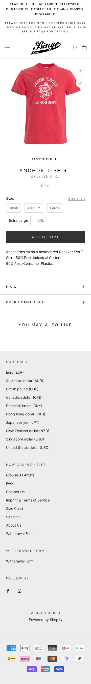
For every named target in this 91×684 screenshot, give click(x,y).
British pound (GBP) (22, 389)
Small (13, 208)
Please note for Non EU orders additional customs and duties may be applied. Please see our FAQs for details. (45, 27)
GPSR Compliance (25, 302)
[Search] (75, 47)
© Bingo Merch (46, 613)
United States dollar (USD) (28, 447)
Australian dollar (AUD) (24, 380)
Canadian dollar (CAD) (24, 397)
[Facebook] (8, 590)
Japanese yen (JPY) (22, 422)
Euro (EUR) (15, 372)
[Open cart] (84, 47)
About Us (13, 525)
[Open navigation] (7, 47)
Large (55, 208)
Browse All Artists (20, 475)
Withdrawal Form (20, 533)
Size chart (76, 198)
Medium (33, 208)
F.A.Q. (12, 287)
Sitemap (13, 517)
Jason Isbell (45, 159)
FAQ (9, 483)
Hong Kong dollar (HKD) (25, 414)
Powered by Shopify (45, 619)
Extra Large (18, 220)
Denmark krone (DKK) (24, 406)
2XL (41, 220)
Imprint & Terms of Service (28, 500)
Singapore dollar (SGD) (25, 439)
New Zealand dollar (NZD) (27, 431)
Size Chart (14, 508)
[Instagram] (19, 590)
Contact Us (15, 492)
